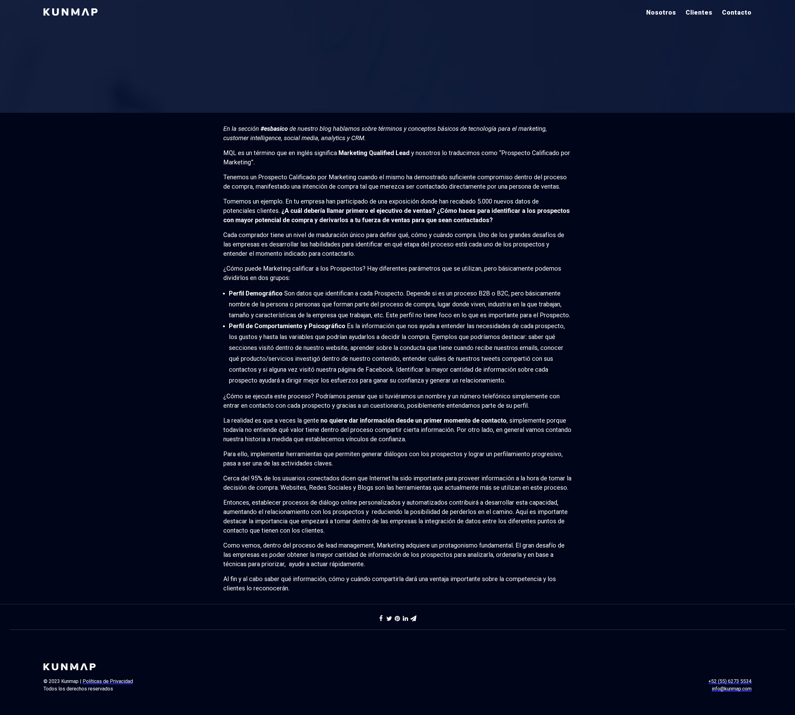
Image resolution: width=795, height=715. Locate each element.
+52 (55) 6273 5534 (730, 681)
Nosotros (661, 12)
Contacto (737, 12)
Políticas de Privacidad (108, 681)
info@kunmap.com (732, 689)
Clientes (699, 12)
